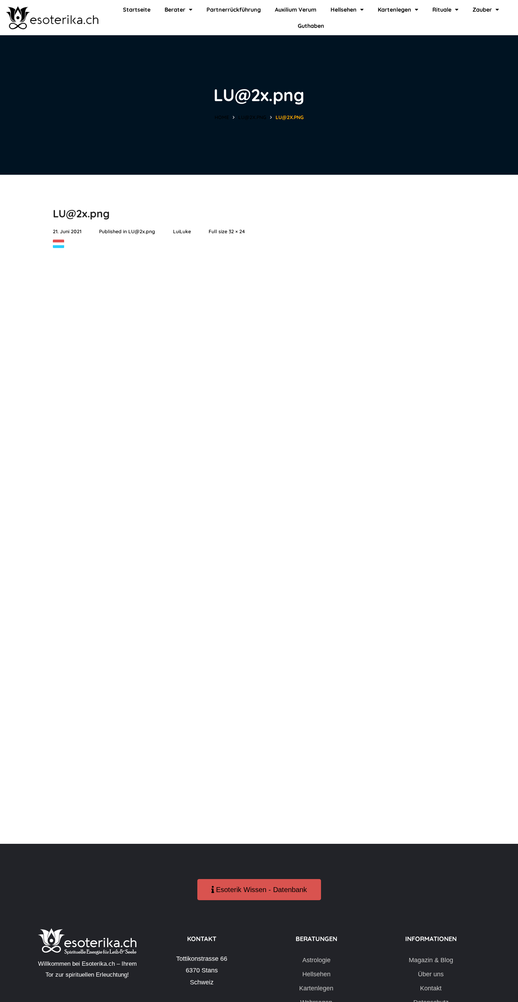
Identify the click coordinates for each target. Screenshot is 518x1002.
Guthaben (311, 25)
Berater (175, 9)
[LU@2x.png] (58, 245)
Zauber (482, 9)
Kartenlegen (394, 9)
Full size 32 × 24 (227, 231)
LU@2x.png (252, 117)
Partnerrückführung (233, 9)
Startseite (136, 9)
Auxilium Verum (295, 9)
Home (222, 117)
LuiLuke (182, 231)
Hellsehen (344, 9)
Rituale (441, 9)
